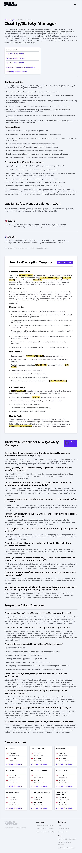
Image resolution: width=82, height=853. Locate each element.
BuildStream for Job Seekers (45, 832)
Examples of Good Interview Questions (20, 67)
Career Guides (63, 832)
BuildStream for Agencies (44, 828)
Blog (59, 825)
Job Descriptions (11, 20)
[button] (75, 5)
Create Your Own (64, 262)
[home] (10, 4)
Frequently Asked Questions (16, 72)
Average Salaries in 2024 (15, 58)
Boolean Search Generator (67, 848)
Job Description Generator (67, 839)
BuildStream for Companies (45, 825)
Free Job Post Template (15, 63)
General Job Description (15, 54)
